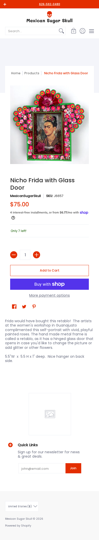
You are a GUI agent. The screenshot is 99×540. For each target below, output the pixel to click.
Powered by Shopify (18, 526)
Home (16, 73)
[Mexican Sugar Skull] (49, 17)
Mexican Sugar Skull (18, 519)
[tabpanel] (49, 342)
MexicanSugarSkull (25, 196)
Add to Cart (49, 270)
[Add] (36, 254)
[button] (73, 31)
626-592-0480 (49, 4)
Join (73, 468)
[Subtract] (13, 254)
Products (31, 73)
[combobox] (31, 31)
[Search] (61, 31)
